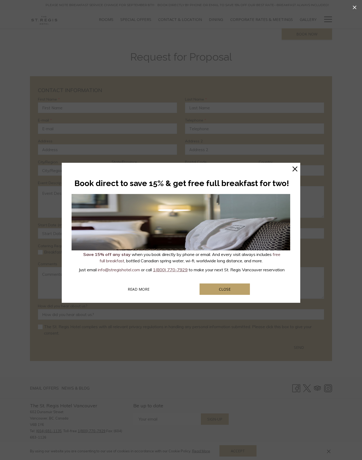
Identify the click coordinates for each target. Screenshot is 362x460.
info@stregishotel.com (119, 269)
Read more (146, 289)
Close (225, 289)
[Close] (354, 7)
